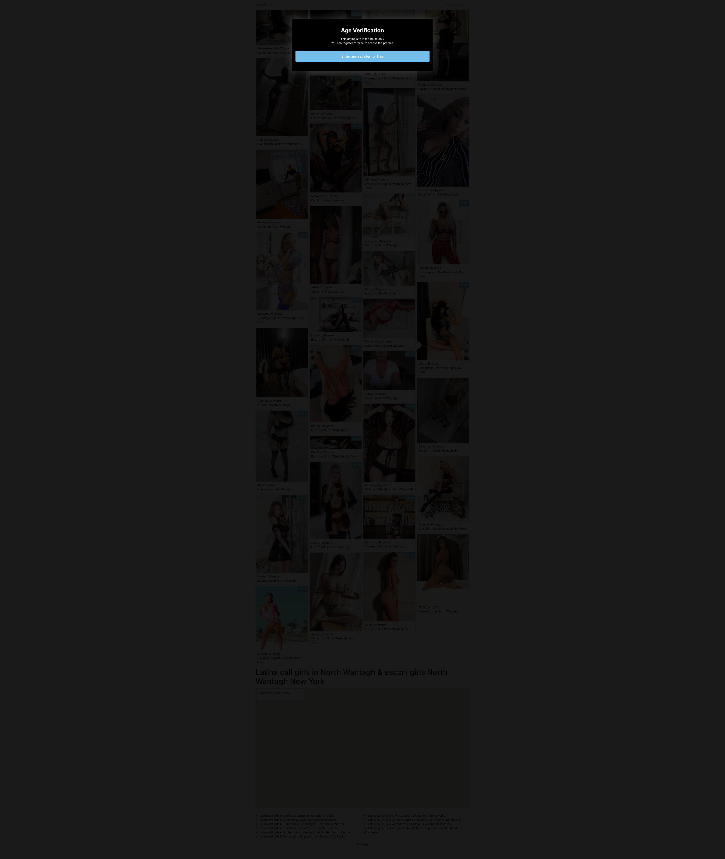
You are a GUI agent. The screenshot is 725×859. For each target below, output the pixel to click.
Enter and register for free (362, 56)
